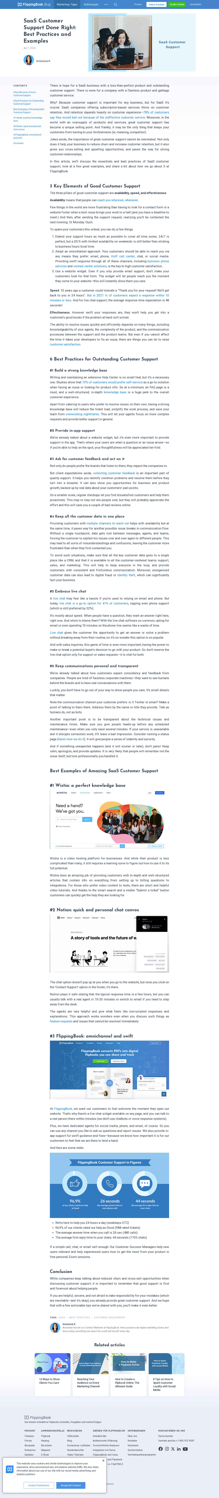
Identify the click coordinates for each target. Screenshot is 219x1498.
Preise (138, 4)
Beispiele (30, 1445)
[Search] (115, 4)
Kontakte (132, 1440)
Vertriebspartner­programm (142, 1454)
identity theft (126, 575)
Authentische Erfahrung (105, 1440)
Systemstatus (135, 1450)
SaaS (62, 1317)
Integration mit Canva (104, 1450)
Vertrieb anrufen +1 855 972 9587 (176, 1440)
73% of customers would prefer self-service (112, 382)
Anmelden (195, 4)
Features (29, 1436)
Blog (47, 4)
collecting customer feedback (114, 473)
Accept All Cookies (71, 1485)
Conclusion (18, 143)
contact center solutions (90, 266)
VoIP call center (123, 256)
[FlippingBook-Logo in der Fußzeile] (38, 1417)
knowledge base (115, 392)
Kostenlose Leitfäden (78, 1445)
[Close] (103, 1460)
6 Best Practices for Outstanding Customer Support (28, 102)
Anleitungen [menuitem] (91, 4)
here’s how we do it (71, 739)
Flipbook (45, 1436)
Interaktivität (99, 1436)
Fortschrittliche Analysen (106, 1445)
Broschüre (46, 1445)
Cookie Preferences (38, 1485)
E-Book (45, 1454)
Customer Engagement (109, 1317)
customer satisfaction (65, 344)
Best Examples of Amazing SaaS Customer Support (28, 111)
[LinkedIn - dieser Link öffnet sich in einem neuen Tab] (179, 1449)
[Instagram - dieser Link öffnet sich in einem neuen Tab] (167, 1449)
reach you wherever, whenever (117, 200)
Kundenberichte (75, 1450)
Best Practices (79, 1317)
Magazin (45, 1450)
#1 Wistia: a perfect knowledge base (27, 119)
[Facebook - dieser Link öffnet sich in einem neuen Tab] (160, 1449)
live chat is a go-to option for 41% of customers (93, 603)
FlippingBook (63, 1109)
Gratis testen (177, 4)
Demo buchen (165, 1436)
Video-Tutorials (75, 1454)
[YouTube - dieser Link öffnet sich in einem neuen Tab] (185, 1449)
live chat (59, 598)
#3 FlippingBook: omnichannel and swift (27, 136)
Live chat (56, 632)
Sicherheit (133, 1445)
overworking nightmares (82, 414)
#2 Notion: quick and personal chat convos (27, 128)
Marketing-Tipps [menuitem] (67, 4)
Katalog (45, 1440)
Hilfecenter (73, 1436)
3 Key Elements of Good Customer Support (24, 94)
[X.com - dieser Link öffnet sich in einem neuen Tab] (173, 1449)
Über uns (132, 1436)
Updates (29, 1454)
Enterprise (30, 1450)
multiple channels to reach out (108, 523)
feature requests (61, 1021)
